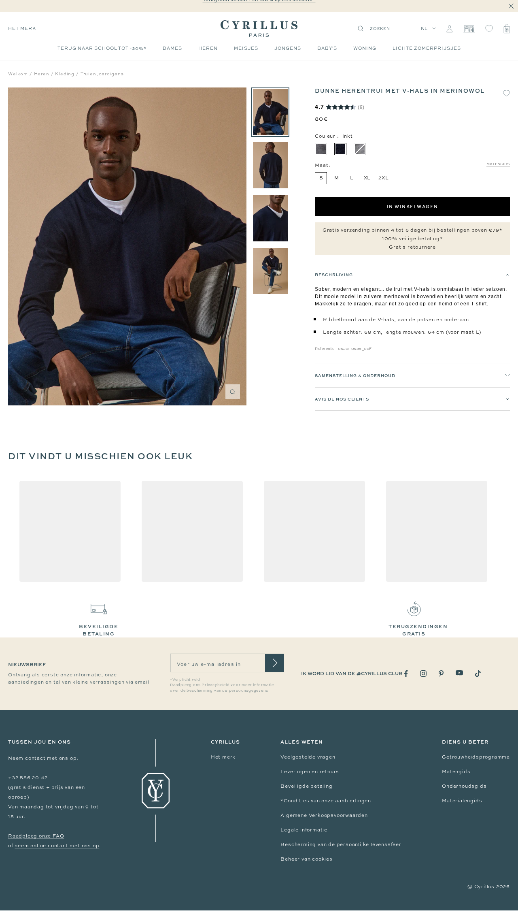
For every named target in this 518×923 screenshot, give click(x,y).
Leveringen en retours (309, 771)
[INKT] (340, 149)
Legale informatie (303, 830)
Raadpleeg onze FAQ (36, 836)
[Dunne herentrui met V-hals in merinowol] (270, 112)
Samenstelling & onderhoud (355, 375)
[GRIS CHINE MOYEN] (321, 149)
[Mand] (506, 29)
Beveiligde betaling (306, 786)
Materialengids (462, 800)
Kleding (64, 74)
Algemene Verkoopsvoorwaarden (323, 815)
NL (424, 28)
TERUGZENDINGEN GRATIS (418, 630)
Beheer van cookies (306, 859)
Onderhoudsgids (464, 786)
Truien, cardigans (102, 74)
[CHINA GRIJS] (360, 149)
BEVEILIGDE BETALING (98, 630)
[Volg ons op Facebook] (406, 673)
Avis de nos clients (342, 399)
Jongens (287, 48)
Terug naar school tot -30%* (101, 48)
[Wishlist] (489, 29)
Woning (364, 48)
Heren (208, 48)
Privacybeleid (216, 684)
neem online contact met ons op (57, 845)
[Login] (449, 29)
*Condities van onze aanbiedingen (325, 800)
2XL (383, 178)
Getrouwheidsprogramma (476, 757)
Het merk (223, 757)
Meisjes (246, 48)
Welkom (18, 74)
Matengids (498, 164)
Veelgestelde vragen (307, 757)
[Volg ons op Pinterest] (441, 673)
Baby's (327, 48)
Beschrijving (334, 274)
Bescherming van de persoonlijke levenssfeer (340, 844)
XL (367, 178)
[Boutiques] (469, 29)
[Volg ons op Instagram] (423, 673)
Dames (172, 48)
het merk (22, 28)
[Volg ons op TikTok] (478, 673)
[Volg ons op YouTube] (459, 673)
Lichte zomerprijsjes (427, 48)
